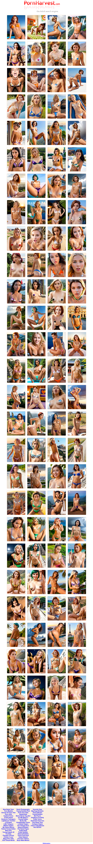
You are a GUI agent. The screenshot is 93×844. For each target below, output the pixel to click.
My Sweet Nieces (8, 827)
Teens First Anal (23, 835)
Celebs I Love (8, 837)
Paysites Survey (8, 835)
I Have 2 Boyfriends (37, 825)
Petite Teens (37, 819)
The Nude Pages (23, 829)
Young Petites (23, 819)
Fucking (8, 834)
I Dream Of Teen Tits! (8, 812)
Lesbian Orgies (23, 824)
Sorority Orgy (37, 809)
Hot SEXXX (37, 827)
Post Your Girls (23, 812)
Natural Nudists (23, 834)
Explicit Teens (8, 816)
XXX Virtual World (8, 840)
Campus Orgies (37, 824)
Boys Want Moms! (23, 840)
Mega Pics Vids (8, 838)
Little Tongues (8, 824)
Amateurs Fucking (37, 817)
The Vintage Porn (23, 825)
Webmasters (46, 843)
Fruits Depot (8, 817)
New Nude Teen (8, 809)
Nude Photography (23, 809)
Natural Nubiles (23, 827)
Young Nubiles (37, 814)
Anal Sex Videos (23, 838)
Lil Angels (8, 822)
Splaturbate (23, 814)
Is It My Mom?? (23, 817)
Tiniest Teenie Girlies (8, 829)
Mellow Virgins (8, 825)
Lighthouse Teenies (8, 821)
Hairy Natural (23, 837)
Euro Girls (8, 814)
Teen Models (8, 811)
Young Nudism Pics (23, 811)
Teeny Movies (37, 812)
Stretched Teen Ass (37, 821)
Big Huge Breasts (37, 811)
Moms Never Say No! (23, 816)
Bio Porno (37, 816)
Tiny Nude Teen (37, 822)
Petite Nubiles (23, 832)
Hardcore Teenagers (8, 819)
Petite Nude (23, 830)
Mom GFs (8, 830)
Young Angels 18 (8, 832)
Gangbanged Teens (23, 822)
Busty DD (23, 821)
